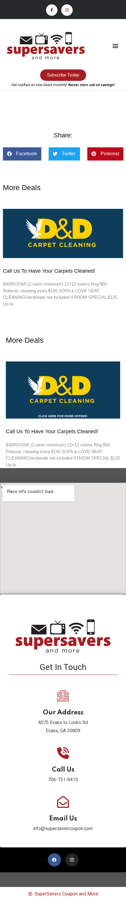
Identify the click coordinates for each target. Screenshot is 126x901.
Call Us (63, 770)
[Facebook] (54, 859)
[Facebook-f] (51, 10)
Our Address (63, 712)
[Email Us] (63, 802)
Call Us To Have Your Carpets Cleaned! (49, 271)
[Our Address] (63, 696)
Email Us (63, 818)
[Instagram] (67, 10)
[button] (115, 45)
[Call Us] (63, 753)
